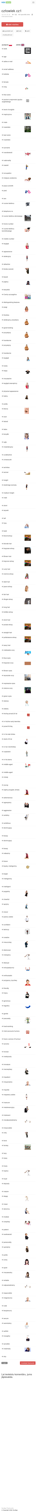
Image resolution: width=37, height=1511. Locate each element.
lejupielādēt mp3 (8, 31)
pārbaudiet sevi (8, 35)
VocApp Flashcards (7, 1508)
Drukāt (19, 31)
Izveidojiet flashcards (27, 1363)
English (4, 1363)
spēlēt (28, 31)
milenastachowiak (7, 16)
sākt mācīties (13, 24)
